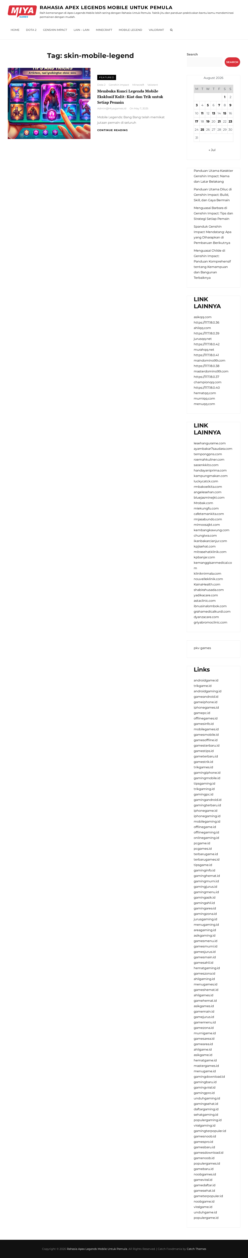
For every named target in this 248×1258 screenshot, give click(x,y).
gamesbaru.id (204, 1147)
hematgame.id (205, 1060)
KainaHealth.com (207, 584)
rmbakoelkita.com (208, 487)
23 (230, 121)
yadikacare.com (206, 595)
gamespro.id (203, 1142)
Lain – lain (81, 30)
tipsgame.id (203, 865)
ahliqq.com (202, 328)
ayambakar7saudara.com (213, 449)
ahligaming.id (204, 979)
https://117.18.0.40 (207, 387)
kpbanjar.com (204, 557)
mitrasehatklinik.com (210, 552)
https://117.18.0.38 (206, 366)
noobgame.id (204, 1201)
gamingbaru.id (205, 1082)
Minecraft (104, 30)
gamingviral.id (204, 1087)
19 (207, 121)
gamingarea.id (205, 908)
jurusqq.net (203, 339)
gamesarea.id (204, 1038)
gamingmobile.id (207, 778)
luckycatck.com (206, 481)
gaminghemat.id (207, 876)
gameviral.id (203, 1180)
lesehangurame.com (210, 443)
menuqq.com (204, 404)
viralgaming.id (204, 1125)
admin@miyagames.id (111, 108)
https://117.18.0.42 (207, 344)
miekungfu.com (206, 508)
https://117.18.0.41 (206, 355)
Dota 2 (31, 30)
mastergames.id (206, 1066)
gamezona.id (204, 1028)
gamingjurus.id (205, 886)
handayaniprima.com (210, 470)
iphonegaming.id (207, 816)
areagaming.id (205, 930)
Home (15, 30)
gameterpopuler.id (208, 1196)
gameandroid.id (206, 697)
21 (219, 121)
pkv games (202, 648)
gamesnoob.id (205, 1136)
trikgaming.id (204, 789)
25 (202, 129)
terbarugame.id (206, 854)
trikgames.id (203, 767)
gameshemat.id (206, 990)
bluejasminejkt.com (209, 497)
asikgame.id (203, 1055)
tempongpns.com (208, 454)
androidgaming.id (207, 691)
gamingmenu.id (206, 892)
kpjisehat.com (205, 546)
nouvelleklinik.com (208, 579)
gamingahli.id (204, 903)
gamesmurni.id (205, 946)
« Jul (212, 150)
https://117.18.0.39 (206, 333)
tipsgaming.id (204, 783)
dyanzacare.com (206, 617)
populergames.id (207, 1163)
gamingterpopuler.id (210, 1131)
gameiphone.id (205, 702)
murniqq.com (204, 398)
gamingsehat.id (206, 1104)
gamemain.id (204, 1011)
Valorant (156, 30)
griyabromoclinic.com (210, 622)
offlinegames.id (206, 718)
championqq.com (207, 382)
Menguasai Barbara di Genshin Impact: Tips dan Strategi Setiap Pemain (213, 213)
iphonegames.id (206, 707)
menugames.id (205, 984)
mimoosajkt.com (207, 525)
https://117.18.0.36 (206, 322)
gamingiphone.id (207, 772)
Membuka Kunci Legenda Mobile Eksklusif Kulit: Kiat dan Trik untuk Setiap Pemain (130, 96)
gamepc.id (202, 713)
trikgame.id (203, 686)
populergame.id (206, 1218)
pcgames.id (203, 848)
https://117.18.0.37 (206, 377)
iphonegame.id (205, 810)
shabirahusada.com (209, 590)
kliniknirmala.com (207, 573)
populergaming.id (208, 1120)
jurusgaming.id (205, 919)
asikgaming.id (204, 935)
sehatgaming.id (206, 1114)
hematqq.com (205, 393)
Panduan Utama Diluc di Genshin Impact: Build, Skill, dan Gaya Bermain (213, 194)
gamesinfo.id (204, 724)
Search (192, 54)
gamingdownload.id (209, 1076)
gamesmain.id (205, 957)
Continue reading (112, 130)
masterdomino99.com (211, 371)
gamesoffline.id (206, 740)
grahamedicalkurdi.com (212, 611)
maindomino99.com (209, 360)
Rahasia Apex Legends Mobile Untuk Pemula (106, 7)
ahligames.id (203, 995)
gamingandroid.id (207, 800)
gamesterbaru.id (207, 745)
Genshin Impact (55, 30)
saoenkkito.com (206, 465)
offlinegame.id (205, 827)
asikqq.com (203, 317)
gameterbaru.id (206, 756)
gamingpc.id (203, 794)
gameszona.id (204, 973)
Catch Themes (196, 1249)
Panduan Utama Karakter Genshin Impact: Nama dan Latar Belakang (213, 176)
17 (196, 121)
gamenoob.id (204, 1158)
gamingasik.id (204, 897)
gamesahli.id (203, 962)
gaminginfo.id (204, 870)
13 (213, 113)
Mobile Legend (130, 30)
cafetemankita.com (209, 514)
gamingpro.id (204, 1093)
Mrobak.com (203, 503)
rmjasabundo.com (208, 519)
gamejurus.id (204, 1017)
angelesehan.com (207, 492)
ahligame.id (203, 1049)
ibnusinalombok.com (210, 606)
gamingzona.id (205, 914)
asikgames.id (204, 1006)
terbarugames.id (207, 859)
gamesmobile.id (206, 734)
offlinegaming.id (206, 832)
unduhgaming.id (207, 1098)
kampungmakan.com (211, 476)
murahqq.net (204, 349)
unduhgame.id (205, 1212)
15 (224, 113)
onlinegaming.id (206, 838)
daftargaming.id (206, 1109)
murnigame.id (205, 1033)
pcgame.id (202, 843)
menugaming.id (206, 924)
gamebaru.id (204, 1169)
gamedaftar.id (204, 1185)
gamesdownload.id (208, 1152)
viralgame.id (203, 1207)
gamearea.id (203, 1044)
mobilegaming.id (207, 821)
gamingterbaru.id (207, 805)
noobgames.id (205, 1174)
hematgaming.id (207, 968)
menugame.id (205, 1071)
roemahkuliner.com (209, 459)
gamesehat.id (204, 1190)
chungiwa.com (205, 535)
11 (202, 113)
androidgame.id (206, 680)
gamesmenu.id (205, 941)
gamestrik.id (203, 762)
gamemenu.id (205, 1022)
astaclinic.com (205, 601)
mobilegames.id (206, 729)
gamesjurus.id (205, 952)
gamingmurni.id (206, 881)
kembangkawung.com (211, 530)
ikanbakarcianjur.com (210, 541)
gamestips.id (204, 751)
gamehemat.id (205, 1000)
